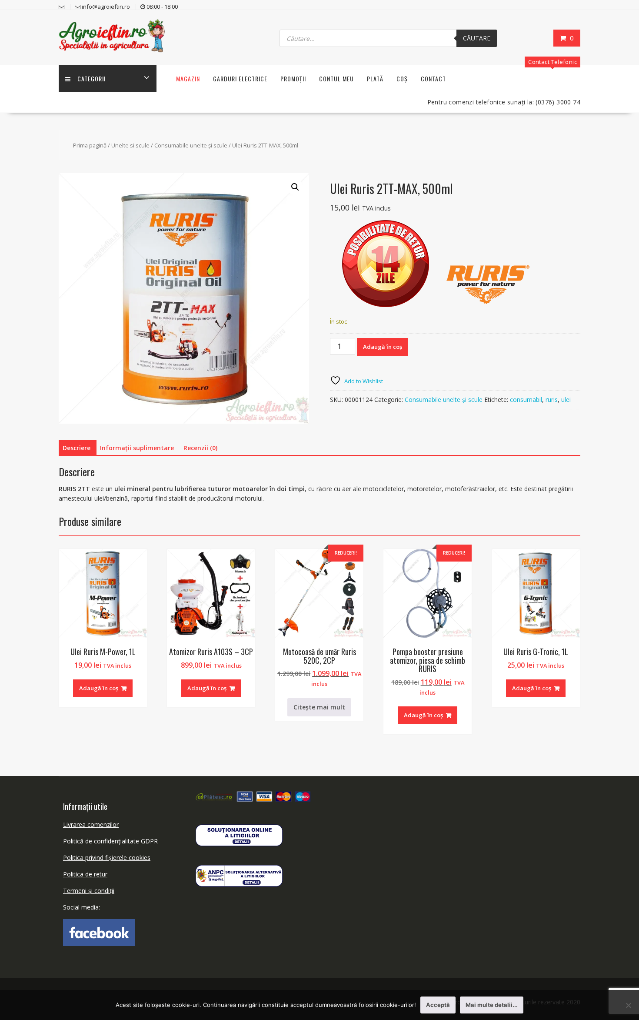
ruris (552, 399)
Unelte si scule (130, 145)
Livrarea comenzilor (91, 824)
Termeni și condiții (88, 890)
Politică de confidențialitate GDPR (110, 841)
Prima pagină (89, 145)
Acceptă (438, 1004)
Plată (375, 78)
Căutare (476, 38)
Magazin (188, 78)
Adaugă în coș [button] (98, 688)
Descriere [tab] (76, 448)
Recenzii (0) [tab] (200, 448)
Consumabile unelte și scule (190, 145)
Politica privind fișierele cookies (106, 857)
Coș (402, 78)
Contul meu (336, 78)
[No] (628, 1005)
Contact (433, 78)
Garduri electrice (240, 78)
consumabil (526, 399)
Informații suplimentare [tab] (137, 448)
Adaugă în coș (382, 347)
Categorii (91, 78)
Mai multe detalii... (492, 1004)
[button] (295, 187)
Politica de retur (85, 874)
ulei (566, 399)
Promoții (293, 78)
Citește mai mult (319, 707)
